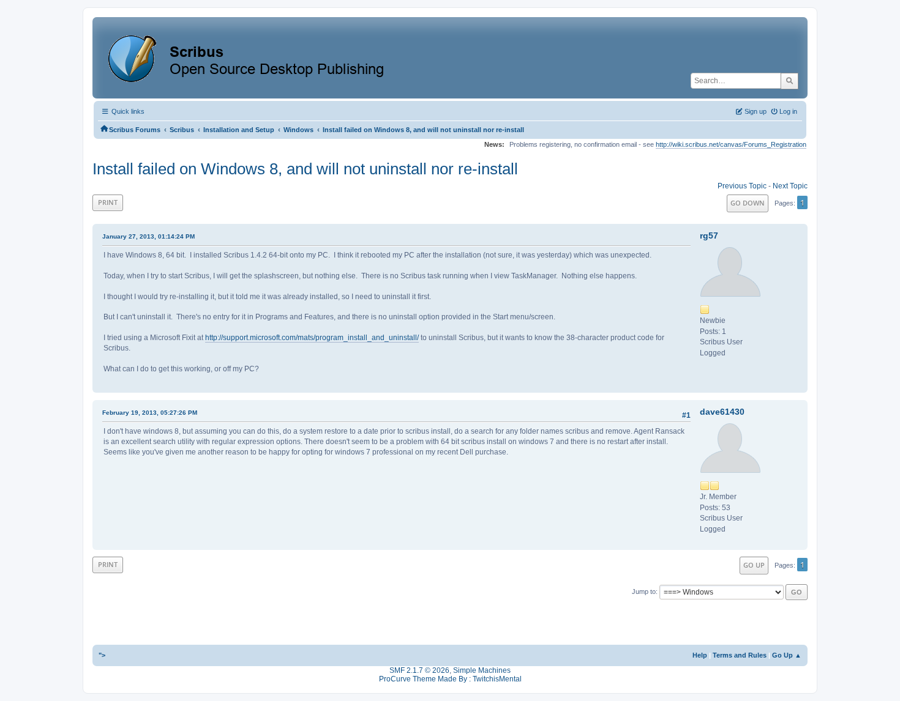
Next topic (790, 186)
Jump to (644, 591)
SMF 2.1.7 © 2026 (419, 670)
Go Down (747, 202)
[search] (789, 81)
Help (699, 655)
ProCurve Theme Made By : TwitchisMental (450, 679)
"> (102, 655)
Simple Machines (482, 670)
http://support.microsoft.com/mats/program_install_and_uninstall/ (312, 337)
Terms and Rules (740, 655)
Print (108, 202)
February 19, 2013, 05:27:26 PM (149, 412)
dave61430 (722, 412)
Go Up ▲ (786, 655)
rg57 (709, 235)
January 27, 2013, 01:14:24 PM (148, 236)
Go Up (754, 564)
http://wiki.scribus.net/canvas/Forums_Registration (731, 144)
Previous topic (742, 186)
